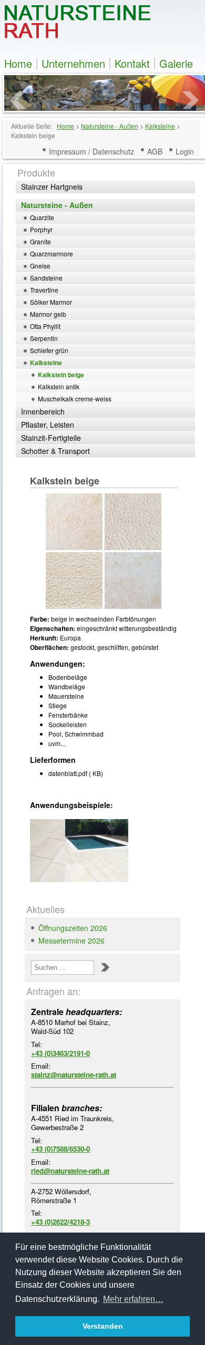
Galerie (176, 63)
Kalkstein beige (64, 481)
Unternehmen (73, 63)
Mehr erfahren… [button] (133, 1299)
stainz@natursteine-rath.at (73, 1075)
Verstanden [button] (103, 1326)
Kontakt (132, 63)
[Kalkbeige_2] (82, 850)
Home (18, 63)
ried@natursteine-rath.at (70, 1171)
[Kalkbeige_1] (47, 850)
